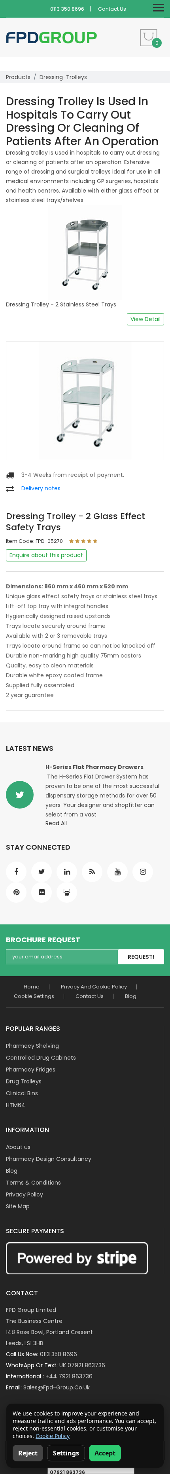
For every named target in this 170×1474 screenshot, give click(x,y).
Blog (130, 996)
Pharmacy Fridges (30, 1069)
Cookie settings (34, 996)
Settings (66, 1453)
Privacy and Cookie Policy (94, 986)
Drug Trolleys (24, 1081)
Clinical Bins (22, 1093)
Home (32, 986)
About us (18, 1147)
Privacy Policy (24, 1194)
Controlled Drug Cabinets (41, 1058)
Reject (28, 1453)
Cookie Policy (53, 1436)
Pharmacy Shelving (32, 1046)
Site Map (18, 1206)
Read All (56, 823)
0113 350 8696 (67, 8)
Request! (141, 957)
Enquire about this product (46, 555)
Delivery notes (40, 488)
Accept (104, 1453)
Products (18, 77)
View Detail (145, 319)
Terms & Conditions (33, 1183)
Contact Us (112, 8)
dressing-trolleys (63, 77)
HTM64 (15, 1105)
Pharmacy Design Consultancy (48, 1159)
